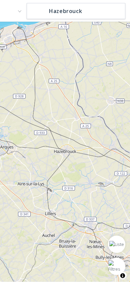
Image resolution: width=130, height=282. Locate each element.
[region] (65, 151)
